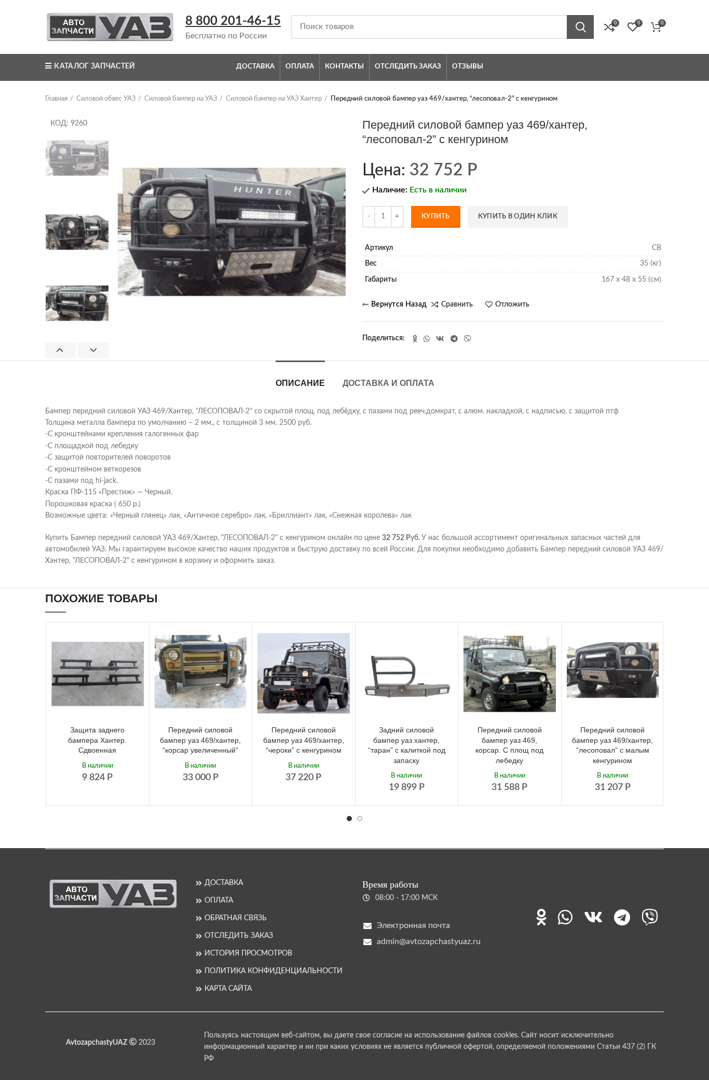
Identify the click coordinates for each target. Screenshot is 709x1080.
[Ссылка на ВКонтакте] (440, 338)
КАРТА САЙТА (228, 988)
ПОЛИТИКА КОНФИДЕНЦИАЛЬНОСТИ (273, 971)
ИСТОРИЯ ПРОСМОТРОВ (248, 953)
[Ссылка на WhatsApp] (426, 338)
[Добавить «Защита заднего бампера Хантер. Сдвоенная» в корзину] (136, 644)
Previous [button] (60, 350)
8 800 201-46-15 (233, 21)
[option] (77, 161)
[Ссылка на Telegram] (454, 338)
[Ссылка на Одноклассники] (415, 338)
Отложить (512, 304)
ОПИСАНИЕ (300, 383)
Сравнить (457, 304)
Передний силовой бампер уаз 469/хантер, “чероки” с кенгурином (303, 740)
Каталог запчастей (94, 66)
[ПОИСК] (580, 27)
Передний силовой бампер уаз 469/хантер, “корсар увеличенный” (200, 740)
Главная (56, 98)
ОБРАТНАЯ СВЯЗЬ (235, 918)
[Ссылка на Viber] (467, 338)
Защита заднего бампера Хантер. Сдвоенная (97, 740)
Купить (435, 216)
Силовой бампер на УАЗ (180, 98)
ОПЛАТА (218, 900)
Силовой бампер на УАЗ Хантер (274, 98)
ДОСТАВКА (223, 883)
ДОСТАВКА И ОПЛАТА (388, 383)
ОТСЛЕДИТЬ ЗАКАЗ (238, 935)
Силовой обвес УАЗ (105, 98)
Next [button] (93, 350)
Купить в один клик (517, 216)
